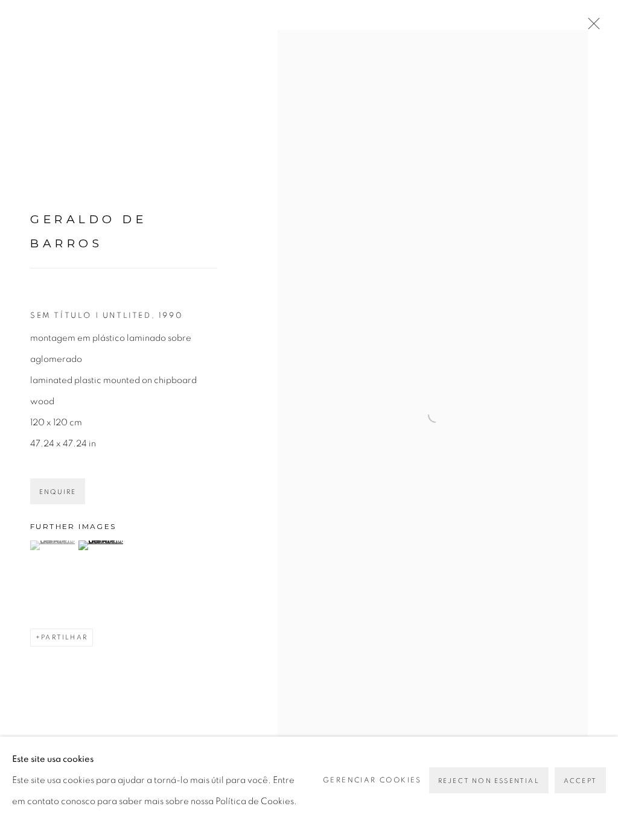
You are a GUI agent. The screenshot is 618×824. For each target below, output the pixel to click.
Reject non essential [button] (489, 781)
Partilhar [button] (64, 637)
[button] (52, 545)
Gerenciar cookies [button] (372, 780)
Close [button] (591, 27)
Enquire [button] (57, 492)
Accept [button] (580, 781)
